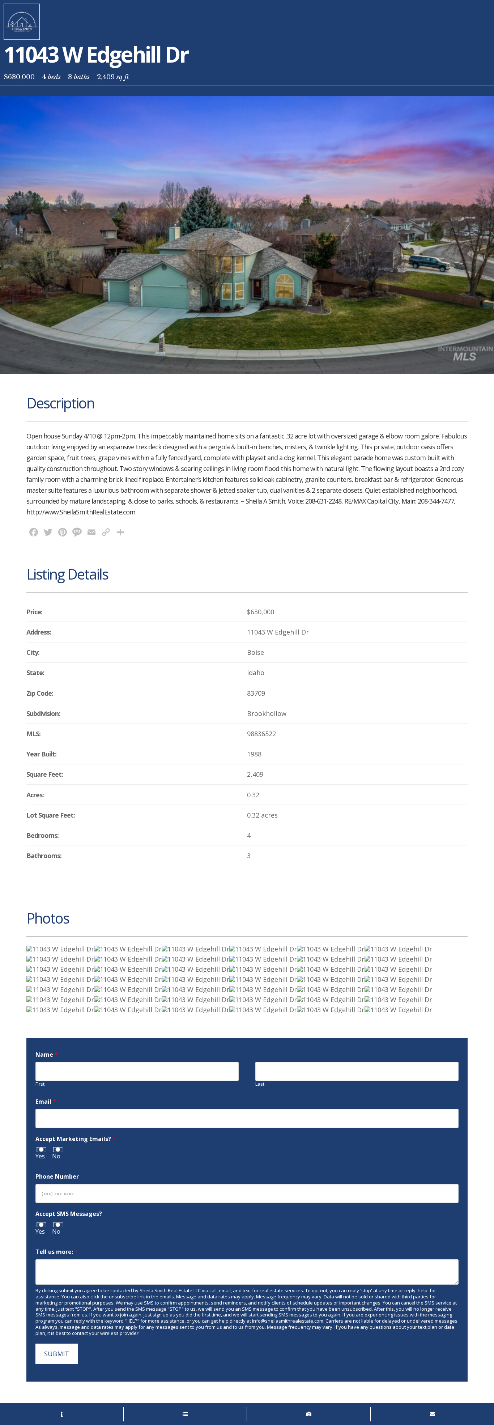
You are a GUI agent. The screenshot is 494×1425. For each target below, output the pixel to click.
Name (46, 1055)
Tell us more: (56, 1252)
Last (259, 1084)
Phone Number (57, 1176)
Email (45, 1102)
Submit (56, 1353)
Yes (40, 1156)
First (39, 1084)
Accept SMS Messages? (68, 1214)
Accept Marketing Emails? (75, 1139)
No (56, 1156)
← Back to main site (22, 22)
